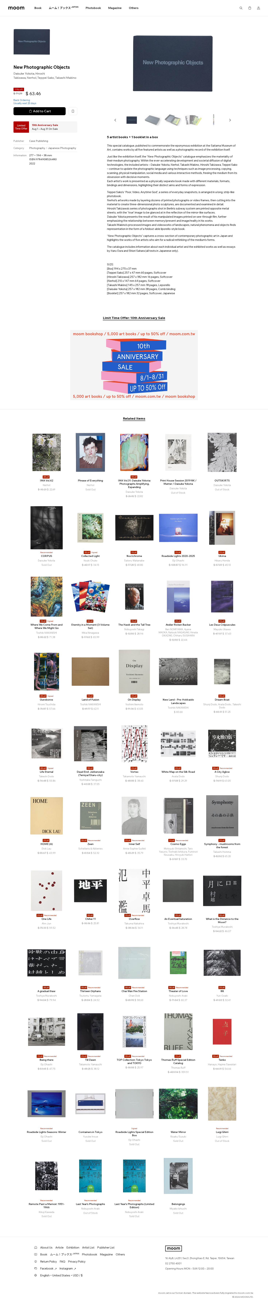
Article (59, 1247)
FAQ (62, 1261)
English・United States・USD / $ (61, 1275)
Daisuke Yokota (23, 73)
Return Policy (48, 1261)
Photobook (93, 8)
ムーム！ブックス (63, 8)
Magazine (115, 8)
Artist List (88, 1247)
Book (38, 8)
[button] (115, 120)
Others (133, 8)
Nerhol (31, 77)
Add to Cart (42, 111)
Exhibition (73, 1247)
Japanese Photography (62, 148)
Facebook (46, 1268)
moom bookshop (16, 8)
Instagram (66, 1268)
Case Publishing (38, 141)
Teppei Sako (45, 77)
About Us (46, 1247)
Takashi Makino (65, 77)
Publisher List (105, 1247)
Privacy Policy (77, 1261)
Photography (37, 148)
